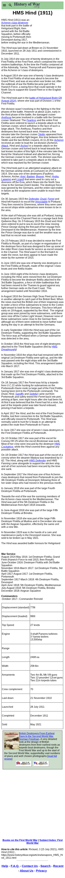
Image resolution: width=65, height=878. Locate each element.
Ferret (51, 199)
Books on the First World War (20, 840)
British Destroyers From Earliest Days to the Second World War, (36, 736)
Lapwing (6, 179)
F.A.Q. (15, 866)
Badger (31, 176)
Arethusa (6, 117)
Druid (43, 199)
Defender (34, 199)
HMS (37, 460)
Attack (4, 145)
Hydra (55, 176)
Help (5, 866)
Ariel (22, 176)
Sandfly (19, 394)
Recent (58, 866)
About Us (26, 870)
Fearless (31, 120)
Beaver (40, 176)
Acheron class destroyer (14, 22)
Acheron (59, 140)
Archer (24, 145)
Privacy (41, 870)
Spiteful (33, 394)
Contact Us (30, 866)
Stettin (41, 134)
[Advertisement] (48, 28)
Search (45, 866)
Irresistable (41, 201)
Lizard (19, 179)
